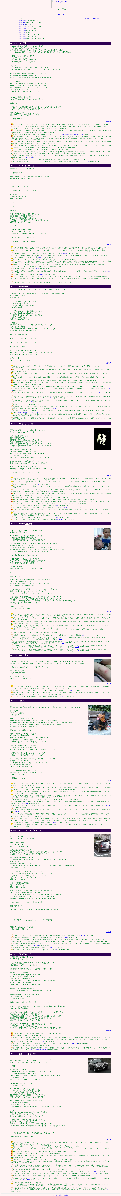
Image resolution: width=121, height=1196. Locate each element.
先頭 (107, 121)
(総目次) (86, 18)
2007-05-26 (22, 36)
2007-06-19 (22, 30)
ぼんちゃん (66, 507)
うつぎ (70, 690)
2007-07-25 (22, 26)
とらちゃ (86, 161)
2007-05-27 (22, 34)
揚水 (37, 268)
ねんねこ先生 (29, 157)
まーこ (54, 408)
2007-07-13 (22, 28)
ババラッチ (60, 14)
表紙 (101, 18)
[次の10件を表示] (94, 18)
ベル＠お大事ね (24, 803)
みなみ (52, 398)
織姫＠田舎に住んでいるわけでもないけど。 (30, 412)
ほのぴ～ (40, 257)
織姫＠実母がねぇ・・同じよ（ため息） (73, 134)
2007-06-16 (22, 32)
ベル (63, 643)
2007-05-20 (22, 38)
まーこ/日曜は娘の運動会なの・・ (38, 1049)
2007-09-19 (22, 20)
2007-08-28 (22, 24)
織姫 (39, 484)
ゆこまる (50, 491)
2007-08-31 (22, 22)
